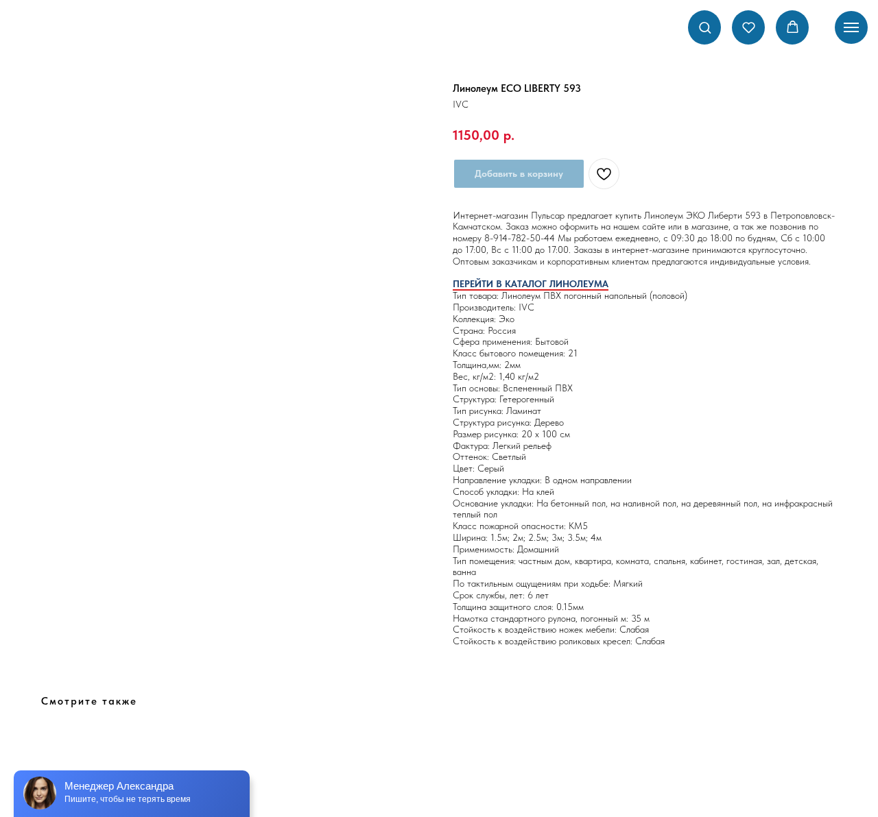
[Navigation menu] (851, 27)
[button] (704, 27)
